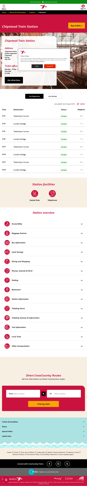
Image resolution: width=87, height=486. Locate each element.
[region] (44, 60)
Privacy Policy (32, 61)
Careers (9, 452)
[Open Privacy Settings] (6, 480)
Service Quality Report (66, 454)
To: (51, 394)
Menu (4, 9)
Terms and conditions (27, 452)
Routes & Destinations (18, 12)
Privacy (16, 452)
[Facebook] (49, 463)
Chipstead (42, 12)
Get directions (13, 80)
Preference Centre (73, 452)
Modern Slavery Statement (56, 452)
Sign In (83, 9)
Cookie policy (41, 452)
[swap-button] (43, 394)
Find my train (43, 404)
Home (4, 12)
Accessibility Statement (49, 454)
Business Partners (19, 454)
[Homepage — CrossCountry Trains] (43, 7)
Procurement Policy (32, 454)
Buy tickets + (76, 25)
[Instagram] (58, 463)
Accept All (50, 66)
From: (11, 394)
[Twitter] (67, 463)
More (37, 66)
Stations (32, 12)
